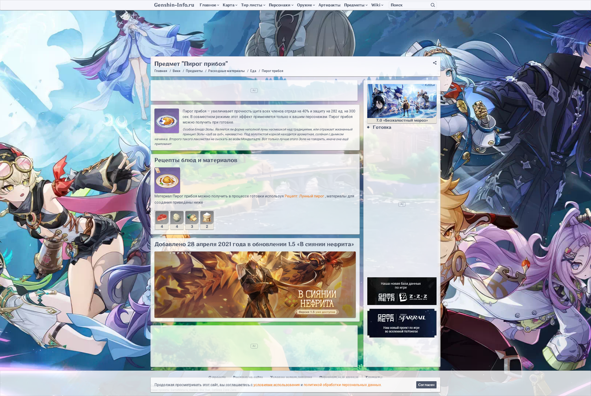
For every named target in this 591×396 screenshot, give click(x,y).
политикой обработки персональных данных (342, 385)
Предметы (354, 5)
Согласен (426, 385)
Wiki (375, 5)
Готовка (382, 127)
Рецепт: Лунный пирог (304, 196)
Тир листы (251, 5)
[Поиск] (433, 5)
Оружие (304, 5)
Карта (228, 5)
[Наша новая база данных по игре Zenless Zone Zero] (402, 291)
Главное (208, 5)
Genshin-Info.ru (174, 5)
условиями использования (276, 385)
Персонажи (279, 5)
